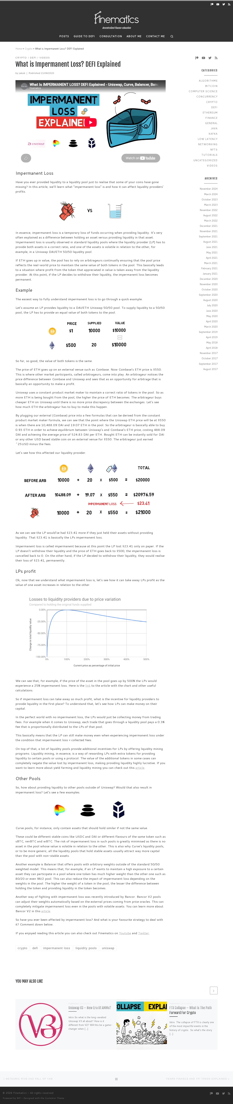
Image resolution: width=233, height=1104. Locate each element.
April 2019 (212, 337)
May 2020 (212, 316)
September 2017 (208, 363)
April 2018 (212, 347)
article (139, 768)
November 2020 (209, 284)
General (211, 123)
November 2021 (209, 231)
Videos (212, 165)
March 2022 (211, 220)
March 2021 (211, 263)
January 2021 (210, 273)
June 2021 (212, 247)
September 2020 (208, 294)
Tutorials (210, 154)
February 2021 (209, 268)
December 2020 (209, 279)
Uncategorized (205, 160)
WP (19, 1098)
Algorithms (208, 80)
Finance (211, 118)
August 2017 (210, 369)
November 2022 (209, 210)
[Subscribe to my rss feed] (229, 5)
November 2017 (209, 353)
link (87, 685)
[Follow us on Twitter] (223, 5)
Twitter (143, 933)
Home (18, 48)
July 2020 (212, 305)
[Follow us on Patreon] (212, 5)
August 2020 (210, 300)
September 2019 (208, 332)
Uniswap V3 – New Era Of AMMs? (89, 1008)
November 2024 (209, 188)
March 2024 (211, 194)
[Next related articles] (214, 990)
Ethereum (210, 112)
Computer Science (203, 91)
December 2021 (209, 226)
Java (214, 128)
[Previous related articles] (205, 990)
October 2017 (210, 358)
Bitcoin (211, 86)
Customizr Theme (54, 1098)
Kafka (213, 133)
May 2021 (212, 252)
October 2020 (210, 289)
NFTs (214, 149)
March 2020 (211, 326)
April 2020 (212, 321)
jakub (22, 73)
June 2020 (212, 310)
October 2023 (210, 199)
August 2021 (210, 241)
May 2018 (212, 342)
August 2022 (210, 215)
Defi (214, 107)
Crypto (28, 48)
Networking (208, 144)
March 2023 (211, 204)
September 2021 (208, 236)
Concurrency (207, 96)
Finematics (20, 1093)
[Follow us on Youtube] (217, 5)
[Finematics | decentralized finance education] (116, 17)
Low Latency (208, 139)
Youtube (125, 933)
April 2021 (212, 257)
